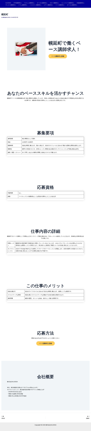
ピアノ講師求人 (48, 5)
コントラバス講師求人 (67, 3)
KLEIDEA (8, 3)
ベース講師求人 (59, 5)
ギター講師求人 (54, 3)
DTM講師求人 (18, 3)
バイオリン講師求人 (35, 5)
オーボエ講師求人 (42, 3)
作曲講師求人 (80, 3)
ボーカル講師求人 (72, 5)
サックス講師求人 (11, 5)
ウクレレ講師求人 (29, 3)
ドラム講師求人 (22, 5)
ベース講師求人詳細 (57, 56)
